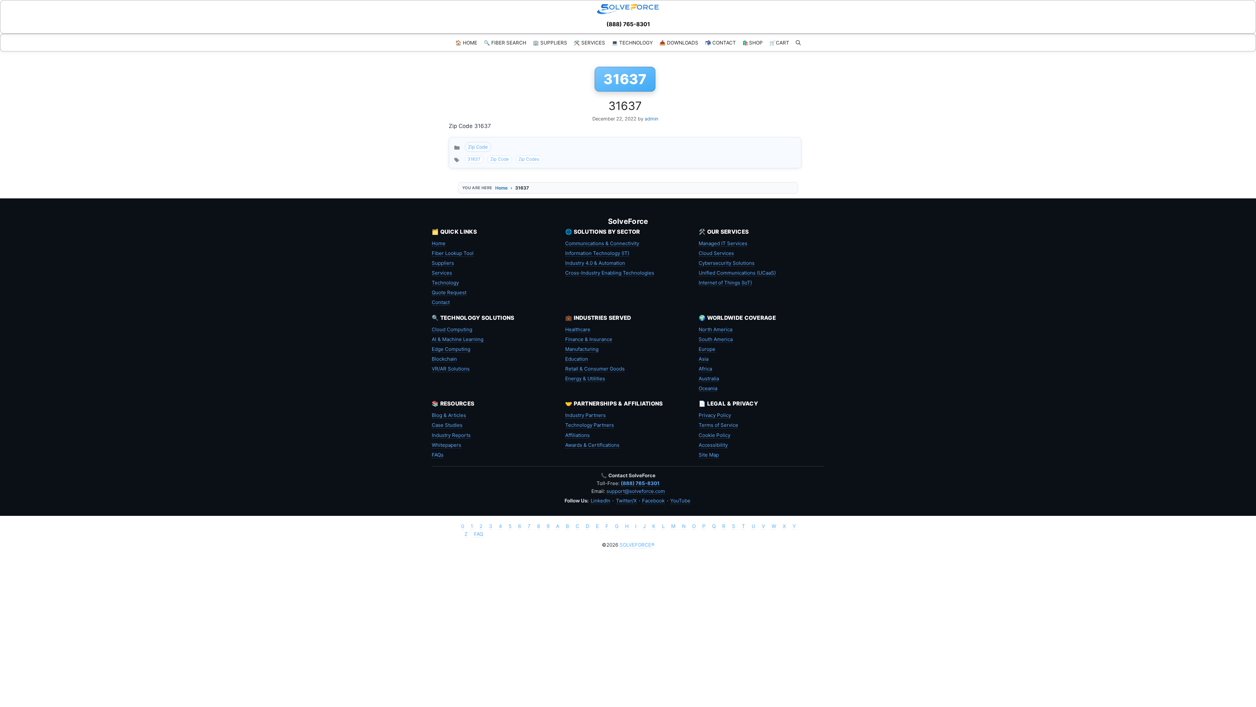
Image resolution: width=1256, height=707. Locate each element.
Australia (709, 378)
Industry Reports (451, 435)
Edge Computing (451, 349)
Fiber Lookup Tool (453, 253)
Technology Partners (589, 425)
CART (779, 43)
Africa (705, 369)
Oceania (708, 388)
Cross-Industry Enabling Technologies (609, 273)
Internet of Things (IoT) (725, 283)
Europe (707, 349)
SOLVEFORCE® (636, 545)
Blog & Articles (449, 415)
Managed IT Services (723, 243)
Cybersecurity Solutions (727, 263)
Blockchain (444, 359)
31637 (625, 106)
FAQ (478, 534)
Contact (441, 302)
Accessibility (713, 445)
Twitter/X (626, 501)
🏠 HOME (466, 43)
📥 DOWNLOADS (678, 43)
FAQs (438, 455)
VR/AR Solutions (451, 369)
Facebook (653, 501)
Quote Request (449, 292)
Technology (445, 283)
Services (442, 273)
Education (576, 359)
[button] (798, 42)
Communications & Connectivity (602, 243)
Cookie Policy (714, 435)
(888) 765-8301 (628, 24)
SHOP (752, 43)
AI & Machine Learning (457, 339)
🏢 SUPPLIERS (550, 43)
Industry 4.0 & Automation (595, 263)
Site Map (709, 455)
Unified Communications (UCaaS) (737, 273)
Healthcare (577, 329)
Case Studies (447, 425)
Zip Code (478, 147)
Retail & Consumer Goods (595, 369)
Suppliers (443, 263)
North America (715, 329)
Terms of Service (718, 425)
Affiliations (577, 435)
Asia (703, 359)
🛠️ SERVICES (589, 43)
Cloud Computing (452, 329)
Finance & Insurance (588, 339)
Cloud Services (716, 253)
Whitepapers (446, 445)
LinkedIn (600, 501)
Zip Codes (528, 159)
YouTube (680, 501)
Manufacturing (582, 349)
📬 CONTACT (720, 43)
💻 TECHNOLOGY (632, 43)
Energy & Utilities (585, 378)
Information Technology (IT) (597, 253)
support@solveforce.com (635, 491)
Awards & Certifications (592, 445)
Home (501, 187)
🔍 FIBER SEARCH (505, 43)
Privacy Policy (715, 415)
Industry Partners (585, 415)
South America (716, 339)
